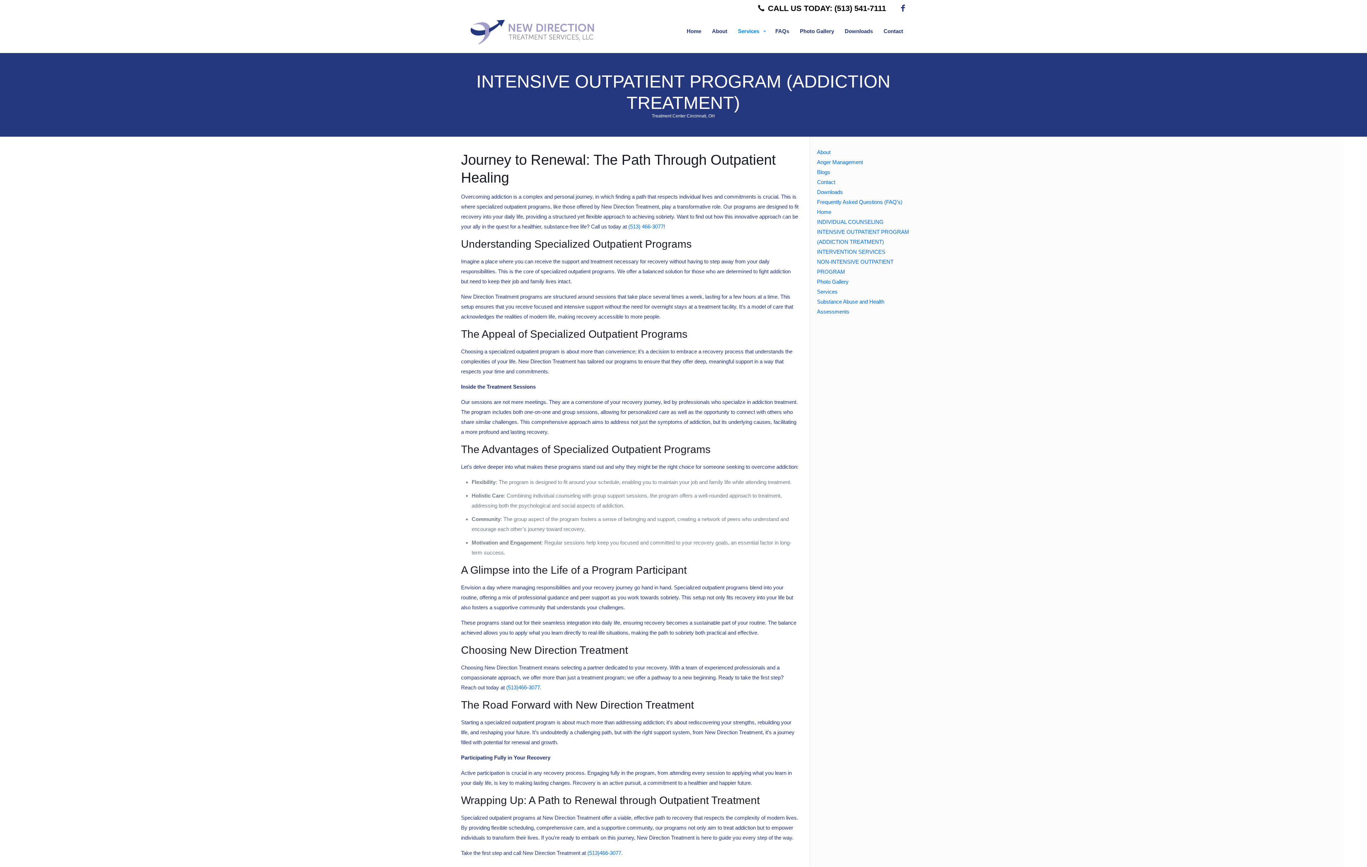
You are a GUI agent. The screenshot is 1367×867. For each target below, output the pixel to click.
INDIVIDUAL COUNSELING (850, 222)
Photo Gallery (833, 282)
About (824, 152)
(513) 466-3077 (646, 227)
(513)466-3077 (523, 687)
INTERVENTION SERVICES (851, 252)
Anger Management (840, 162)
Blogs (823, 172)
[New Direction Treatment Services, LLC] (537, 31)
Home (824, 212)
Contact (826, 182)
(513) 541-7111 (860, 8)
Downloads (830, 192)
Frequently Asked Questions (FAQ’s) (859, 202)
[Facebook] (902, 8)
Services (827, 292)
